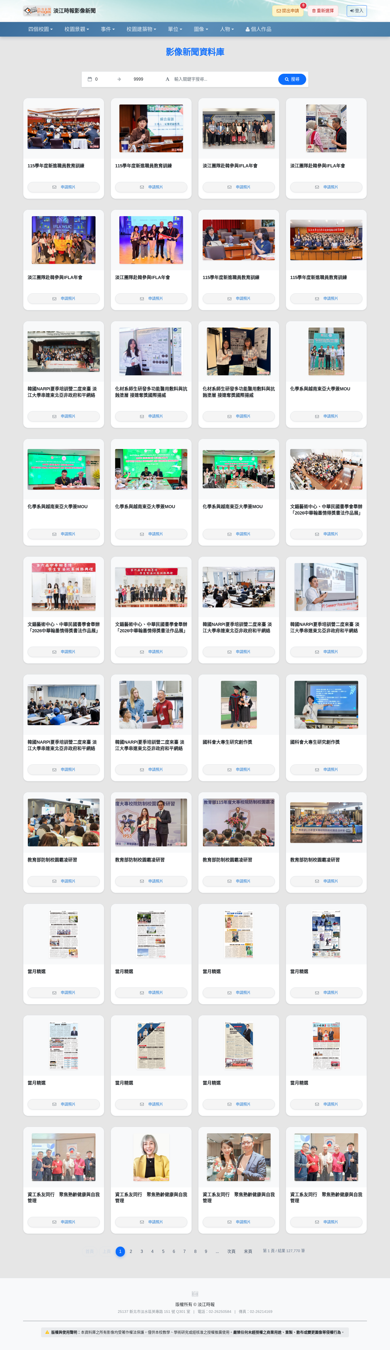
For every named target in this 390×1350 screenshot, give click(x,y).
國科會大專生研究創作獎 (227, 742)
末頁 (248, 1251)
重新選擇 (325, 10)
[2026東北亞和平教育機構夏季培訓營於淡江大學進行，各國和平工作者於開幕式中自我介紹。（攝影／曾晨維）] (64, 705)
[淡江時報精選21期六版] (239, 934)
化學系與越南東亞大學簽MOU (320, 388)
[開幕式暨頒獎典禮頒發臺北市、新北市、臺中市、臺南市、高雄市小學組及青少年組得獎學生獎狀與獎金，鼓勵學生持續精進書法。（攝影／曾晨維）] (64, 587)
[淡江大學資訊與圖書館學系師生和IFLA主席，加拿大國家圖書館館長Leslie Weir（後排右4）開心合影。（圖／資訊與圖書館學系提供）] (64, 240)
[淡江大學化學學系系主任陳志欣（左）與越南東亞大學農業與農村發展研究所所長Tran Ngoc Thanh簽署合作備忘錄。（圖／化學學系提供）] (64, 469)
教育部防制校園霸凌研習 (52, 860)
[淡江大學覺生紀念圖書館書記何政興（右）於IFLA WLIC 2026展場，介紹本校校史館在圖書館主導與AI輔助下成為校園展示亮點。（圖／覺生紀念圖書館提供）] (326, 128)
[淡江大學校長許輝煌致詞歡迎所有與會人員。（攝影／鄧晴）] (239, 822)
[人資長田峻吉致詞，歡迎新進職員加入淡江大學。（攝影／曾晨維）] (64, 128)
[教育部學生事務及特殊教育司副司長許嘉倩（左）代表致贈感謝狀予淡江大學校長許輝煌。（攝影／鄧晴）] (151, 822)
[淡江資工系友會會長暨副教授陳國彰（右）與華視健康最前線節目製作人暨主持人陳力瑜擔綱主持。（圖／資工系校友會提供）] (239, 1157)
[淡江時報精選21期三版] (151, 1046)
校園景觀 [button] (74, 29)
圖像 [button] (199, 29)
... (217, 1251)
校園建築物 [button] (139, 29)
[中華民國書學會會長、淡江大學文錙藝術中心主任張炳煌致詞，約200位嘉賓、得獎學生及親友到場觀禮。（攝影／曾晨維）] (326, 469)
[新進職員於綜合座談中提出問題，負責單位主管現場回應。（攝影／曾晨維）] (239, 240)
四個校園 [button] (38, 29)
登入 (359, 10)
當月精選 (37, 971)
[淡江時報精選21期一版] (326, 1046)
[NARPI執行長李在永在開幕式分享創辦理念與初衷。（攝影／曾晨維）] (326, 587)
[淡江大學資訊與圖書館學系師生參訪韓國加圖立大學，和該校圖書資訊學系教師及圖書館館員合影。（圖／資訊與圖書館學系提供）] (239, 128)
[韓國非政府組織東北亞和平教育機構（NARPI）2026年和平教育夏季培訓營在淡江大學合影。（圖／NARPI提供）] (64, 351)
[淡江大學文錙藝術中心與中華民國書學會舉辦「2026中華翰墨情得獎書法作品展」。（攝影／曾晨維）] (151, 587)
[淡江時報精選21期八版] (64, 934)
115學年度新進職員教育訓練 (56, 165)
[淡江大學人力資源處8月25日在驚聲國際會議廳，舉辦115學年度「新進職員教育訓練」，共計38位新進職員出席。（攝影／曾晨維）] (326, 240)
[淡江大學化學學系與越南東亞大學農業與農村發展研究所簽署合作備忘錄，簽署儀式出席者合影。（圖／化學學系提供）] (239, 469)
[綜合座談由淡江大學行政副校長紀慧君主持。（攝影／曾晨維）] (151, 128)
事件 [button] (106, 29)
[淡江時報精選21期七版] (151, 934)
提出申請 (293, 9)
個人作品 (261, 29)
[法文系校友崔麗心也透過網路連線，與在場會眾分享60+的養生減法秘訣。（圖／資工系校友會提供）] (151, 1157)
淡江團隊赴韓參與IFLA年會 (230, 165)
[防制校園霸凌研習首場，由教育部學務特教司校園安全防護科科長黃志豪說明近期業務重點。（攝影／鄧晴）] (64, 822)
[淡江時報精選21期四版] (64, 1046)
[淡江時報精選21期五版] (326, 934)
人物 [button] (225, 29)
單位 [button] (173, 29)
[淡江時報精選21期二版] (239, 1046)
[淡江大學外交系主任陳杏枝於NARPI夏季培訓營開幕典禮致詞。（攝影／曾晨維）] (239, 587)
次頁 (231, 1251)
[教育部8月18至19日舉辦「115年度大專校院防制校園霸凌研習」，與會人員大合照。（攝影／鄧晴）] (326, 822)
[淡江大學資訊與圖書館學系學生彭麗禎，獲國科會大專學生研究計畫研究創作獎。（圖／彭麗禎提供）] (326, 705)
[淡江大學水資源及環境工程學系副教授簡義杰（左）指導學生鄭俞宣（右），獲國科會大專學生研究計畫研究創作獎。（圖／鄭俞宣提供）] (239, 705)
